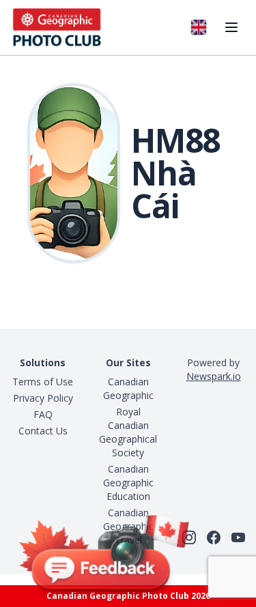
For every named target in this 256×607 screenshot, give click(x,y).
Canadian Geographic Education (128, 482)
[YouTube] (238, 537)
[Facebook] (214, 537)
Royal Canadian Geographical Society (128, 432)
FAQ (43, 414)
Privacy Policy (43, 397)
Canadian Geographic (128, 388)
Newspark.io (213, 376)
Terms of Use (42, 381)
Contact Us (43, 430)
